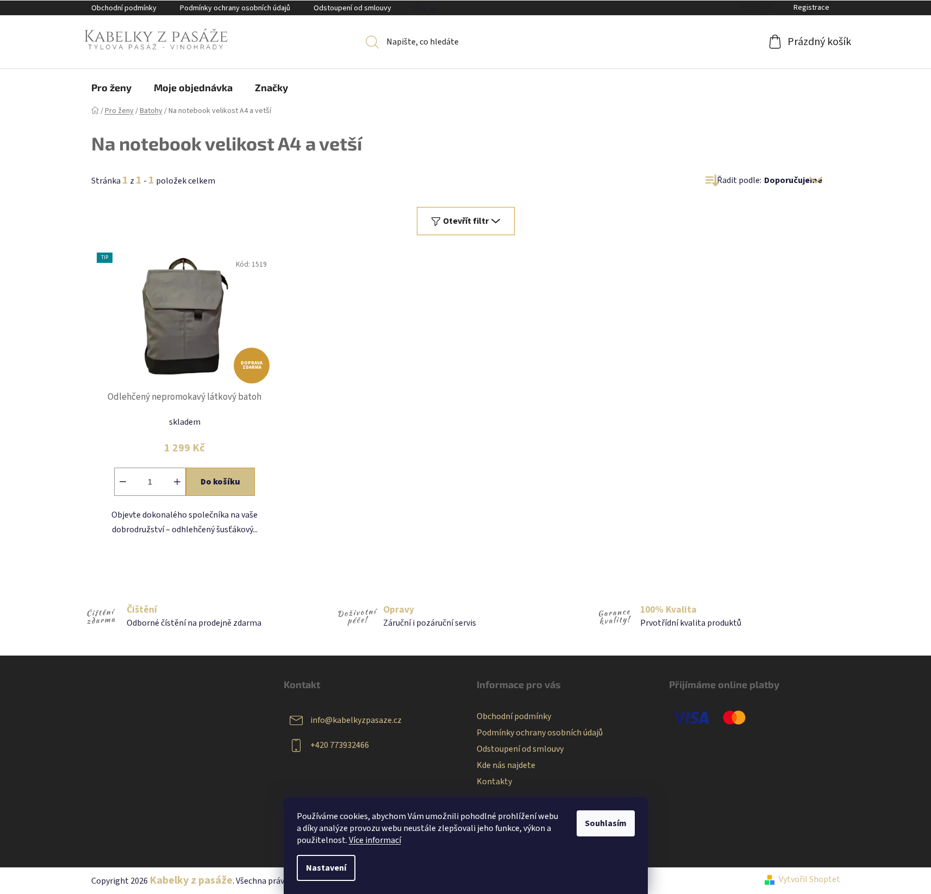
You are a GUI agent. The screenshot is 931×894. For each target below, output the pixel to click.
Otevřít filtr (466, 221)
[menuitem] (111, 87)
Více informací (375, 840)
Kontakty (494, 782)
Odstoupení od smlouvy (352, 8)
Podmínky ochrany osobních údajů (235, 8)
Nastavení (326, 868)
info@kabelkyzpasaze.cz (356, 720)
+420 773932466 (339, 745)
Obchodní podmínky (124, 8)
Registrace (811, 7)
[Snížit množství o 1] (123, 481)
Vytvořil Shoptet (809, 879)
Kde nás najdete (506, 765)
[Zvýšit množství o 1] (177, 481)
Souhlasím (606, 823)
